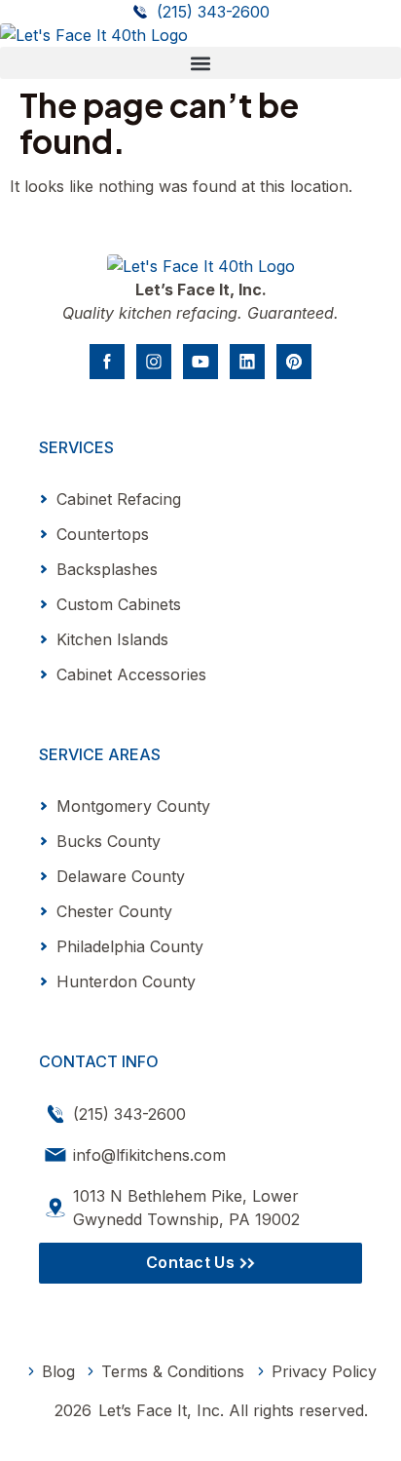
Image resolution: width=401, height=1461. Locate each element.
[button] (200, 63)
